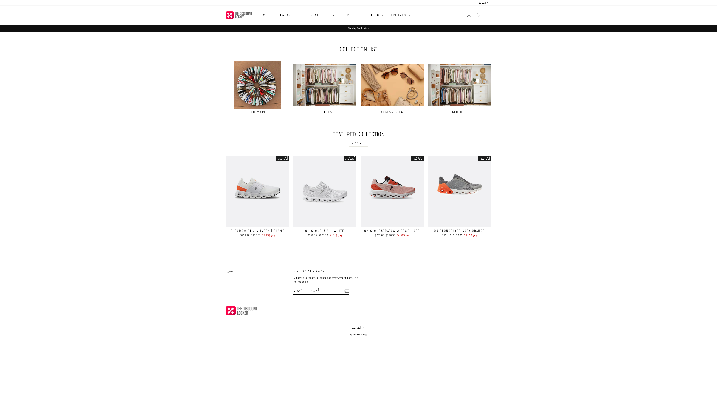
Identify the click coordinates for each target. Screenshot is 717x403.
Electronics (312, 15)
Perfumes (398, 15)
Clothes (372, 15)
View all (358, 143)
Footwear (282, 15)
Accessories (344, 15)
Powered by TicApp (358, 334)
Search (229, 272)
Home (263, 15)
